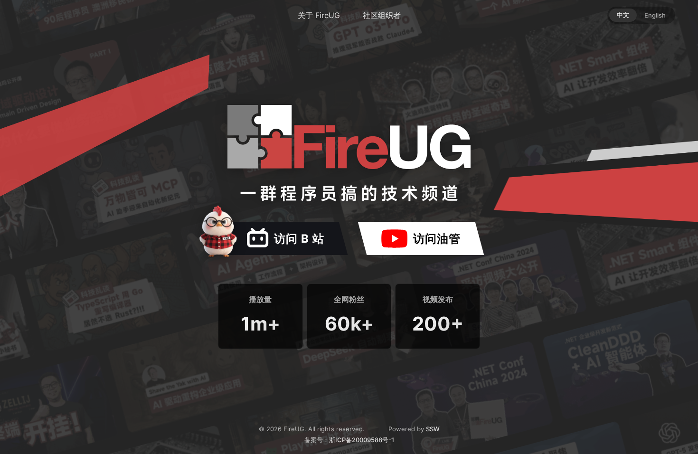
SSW (433, 429)
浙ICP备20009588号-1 (361, 440)
